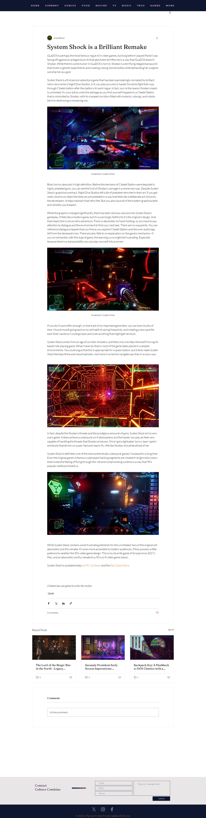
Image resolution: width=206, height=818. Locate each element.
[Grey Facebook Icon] (112, 809)
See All (171, 629)
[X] (94, 809)
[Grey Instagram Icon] (103, 809)
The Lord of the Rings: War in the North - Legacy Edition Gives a (53, 666)
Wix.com (126, 816)
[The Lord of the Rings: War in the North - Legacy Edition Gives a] (54, 647)
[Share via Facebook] (48, 603)
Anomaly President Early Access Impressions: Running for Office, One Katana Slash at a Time (101, 666)
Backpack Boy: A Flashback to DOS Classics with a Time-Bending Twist (151, 666)
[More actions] (157, 38)
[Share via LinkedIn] (63, 603)
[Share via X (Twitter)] (56, 603)
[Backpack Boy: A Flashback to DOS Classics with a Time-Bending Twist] (152, 647)
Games (51, 593)
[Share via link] (70, 603)
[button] (170, 12)
